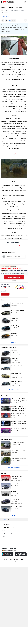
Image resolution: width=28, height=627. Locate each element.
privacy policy (6, 542)
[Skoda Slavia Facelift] (6, 383)
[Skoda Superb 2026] (6, 376)
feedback (4, 545)
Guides (5, 519)
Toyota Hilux (14, 333)
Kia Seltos (13, 491)
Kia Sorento (14, 350)
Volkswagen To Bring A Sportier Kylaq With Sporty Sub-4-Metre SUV (18, 423)
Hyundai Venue (15, 499)
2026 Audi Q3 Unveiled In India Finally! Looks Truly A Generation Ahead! (19, 416)
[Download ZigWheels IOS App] (21, 554)
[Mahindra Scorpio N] (6, 328)
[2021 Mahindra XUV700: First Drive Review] (6, 453)
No (20, 246)
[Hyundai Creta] (6, 486)
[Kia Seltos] (6, 494)
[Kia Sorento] (6, 353)
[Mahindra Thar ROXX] (6, 509)
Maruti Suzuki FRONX (16, 476)
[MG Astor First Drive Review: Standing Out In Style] (6, 445)
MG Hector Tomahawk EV (17, 310)
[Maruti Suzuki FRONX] (6, 478)
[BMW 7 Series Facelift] (6, 368)
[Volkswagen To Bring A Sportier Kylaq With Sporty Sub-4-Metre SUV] (6, 423)
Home (2, 519)
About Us (4, 530)
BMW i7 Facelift (15, 358)
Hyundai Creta (14, 484)
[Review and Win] (14, 273)
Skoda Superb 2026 (16, 373)
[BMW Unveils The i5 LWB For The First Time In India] (6, 431)
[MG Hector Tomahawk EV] (6, 313)
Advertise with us (7, 533)
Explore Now (5, 294)
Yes (7, 246)
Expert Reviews (16, 467)
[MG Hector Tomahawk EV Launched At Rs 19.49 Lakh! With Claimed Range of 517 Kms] (6, 408)
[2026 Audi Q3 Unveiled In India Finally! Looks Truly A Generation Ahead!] (6, 416)
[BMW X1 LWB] (6, 320)
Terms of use (5, 539)
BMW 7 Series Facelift (16, 366)
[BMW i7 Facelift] (6, 360)
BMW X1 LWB (14, 318)
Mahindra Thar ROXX (16, 506)
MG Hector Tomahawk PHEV (18, 303)
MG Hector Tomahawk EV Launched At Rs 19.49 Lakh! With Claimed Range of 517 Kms (19, 408)
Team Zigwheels (5, 16)
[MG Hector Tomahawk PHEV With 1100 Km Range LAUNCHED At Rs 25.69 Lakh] (6, 401)
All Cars (14, 515)
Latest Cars (14, 342)
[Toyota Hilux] (6, 336)
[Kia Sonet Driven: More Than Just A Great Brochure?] (6, 461)
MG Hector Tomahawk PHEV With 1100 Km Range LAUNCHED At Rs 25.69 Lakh (19, 401)
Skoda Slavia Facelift (16, 381)
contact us (5, 536)
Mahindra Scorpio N (16, 326)
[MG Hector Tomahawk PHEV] (6, 305)
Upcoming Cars (15, 390)
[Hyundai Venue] (6, 501)
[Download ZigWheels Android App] (7, 554)
